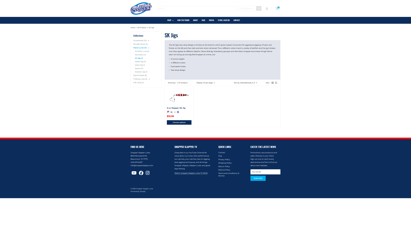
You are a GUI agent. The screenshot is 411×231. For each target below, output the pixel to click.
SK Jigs (151, 28)
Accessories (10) (140, 40)
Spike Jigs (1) (140, 65)
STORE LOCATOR (224, 20)
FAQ (220, 156)
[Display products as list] (276, 83)
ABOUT (195, 20)
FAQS (203, 20)
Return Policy (224, 166)
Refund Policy (224, 170)
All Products (142, 28)
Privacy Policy (224, 159)
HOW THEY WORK (183, 20)
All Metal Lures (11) (142, 51)
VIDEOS (211, 20)
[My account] (267, 8)
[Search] (258, 8)
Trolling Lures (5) (140, 79)
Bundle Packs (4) (140, 44)
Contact (221, 153)
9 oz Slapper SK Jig (176, 108)
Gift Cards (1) (138, 83)
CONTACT (236, 20)
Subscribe (258, 178)
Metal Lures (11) (140, 48)
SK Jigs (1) (139, 58)
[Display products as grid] (273, 83)
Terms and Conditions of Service (228, 174)
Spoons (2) (139, 68)
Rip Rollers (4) (140, 55)
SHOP (169, 20)
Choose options (179, 122)
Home (133, 28)
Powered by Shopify (138, 191)
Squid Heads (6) (140, 75)
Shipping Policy (225, 163)
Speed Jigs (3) (140, 62)
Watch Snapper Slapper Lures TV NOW (191, 173)
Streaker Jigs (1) (141, 72)
